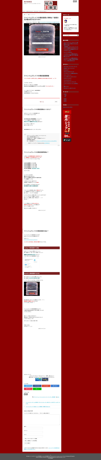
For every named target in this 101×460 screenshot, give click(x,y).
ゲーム (37, 397)
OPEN (56, 101)
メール (26, 430)
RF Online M (66, 70)
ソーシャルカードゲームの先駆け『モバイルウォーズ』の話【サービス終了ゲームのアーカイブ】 (43, 403)
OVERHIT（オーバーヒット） (69, 68)
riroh (58, 397)
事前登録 (53, 397)
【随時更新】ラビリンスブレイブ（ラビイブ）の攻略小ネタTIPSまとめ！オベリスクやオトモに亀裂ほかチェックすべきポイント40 (71, 48)
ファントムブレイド (43, 22)
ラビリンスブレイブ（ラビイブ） (70, 81)
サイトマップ (36, 11)
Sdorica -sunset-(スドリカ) (69, 71)
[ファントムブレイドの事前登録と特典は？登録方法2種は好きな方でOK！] (55, 386)
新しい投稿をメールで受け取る (31, 440)
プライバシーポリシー (43, 11)
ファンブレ (49, 397)
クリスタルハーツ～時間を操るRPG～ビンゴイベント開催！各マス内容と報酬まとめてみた (71, 55)
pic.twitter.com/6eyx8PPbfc (51, 141)
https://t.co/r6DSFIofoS (41, 141)
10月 (65, 95)
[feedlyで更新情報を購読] (74, 1)
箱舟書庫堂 (28, 1)
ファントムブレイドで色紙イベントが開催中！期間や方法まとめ (38, 406)
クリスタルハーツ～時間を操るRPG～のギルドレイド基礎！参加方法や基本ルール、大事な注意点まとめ (71, 59)
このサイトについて (29, 11)
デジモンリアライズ (67, 78)
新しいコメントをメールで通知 (31, 438)
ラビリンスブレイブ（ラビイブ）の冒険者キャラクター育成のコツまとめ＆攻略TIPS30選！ (71, 44)
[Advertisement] (42, 65)
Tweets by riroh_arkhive (67, 107)
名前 (25, 426)
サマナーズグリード (67, 75)
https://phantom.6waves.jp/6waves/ (30, 239)
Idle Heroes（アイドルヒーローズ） (70, 66)
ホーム (24, 11)
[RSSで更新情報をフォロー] (76, 1)
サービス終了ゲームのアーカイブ (70, 76)
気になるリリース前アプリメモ (53, 22)
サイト (25, 434)
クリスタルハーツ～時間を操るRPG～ (71, 73)
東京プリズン (66, 86)
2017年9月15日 (47, 143)
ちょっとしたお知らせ (68, 52)
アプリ (34, 397)
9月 (65, 96)
